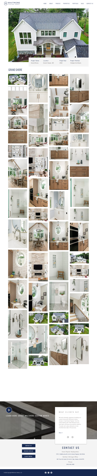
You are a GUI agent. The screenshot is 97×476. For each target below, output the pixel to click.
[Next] (72, 437)
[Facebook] (45, 472)
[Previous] (68, 437)
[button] (9, 410)
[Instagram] (48, 472)
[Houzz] (51, 472)
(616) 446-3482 (70, 464)
